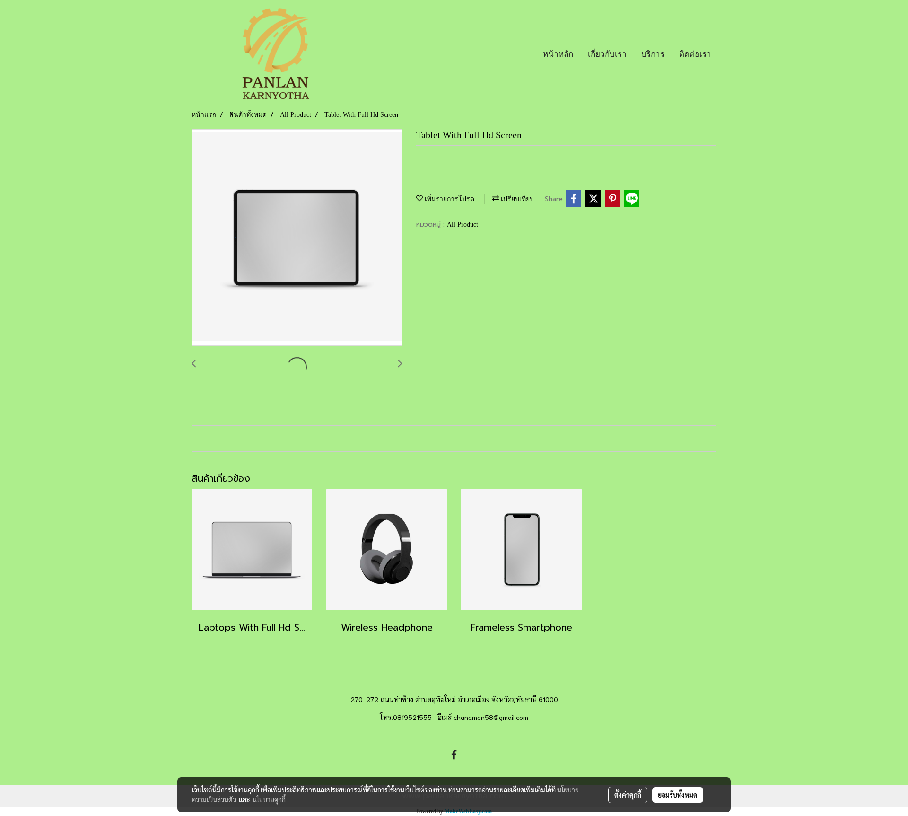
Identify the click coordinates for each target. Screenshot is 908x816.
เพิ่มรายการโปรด (448, 198)
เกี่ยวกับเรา (607, 54)
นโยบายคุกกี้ (269, 799)
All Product (462, 224)
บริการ (652, 54)
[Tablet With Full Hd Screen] (297, 238)
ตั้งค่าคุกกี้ (627, 794)
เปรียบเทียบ (516, 198)
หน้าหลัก (558, 54)
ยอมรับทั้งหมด (678, 794)
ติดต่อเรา (695, 54)
